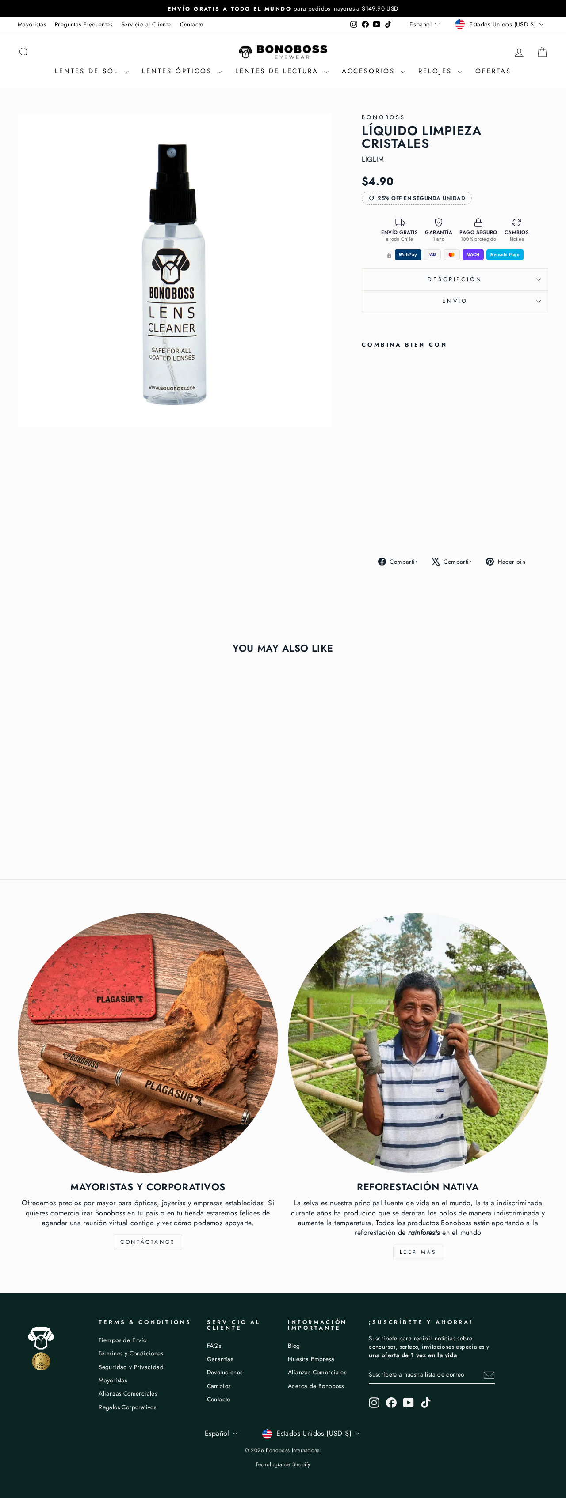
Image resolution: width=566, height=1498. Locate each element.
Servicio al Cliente (146, 24)
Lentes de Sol (88, 71)
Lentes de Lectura (278, 71)
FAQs (214, 1345)
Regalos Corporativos (127, 1407)
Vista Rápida (80, 790)
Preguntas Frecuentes (83, 24)
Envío (454, 301)
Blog (294, 1345)
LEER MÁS (418, 1252)
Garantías (220, 1359)
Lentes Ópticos (178, 71)
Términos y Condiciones (131, 1353)
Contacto (191, 24)
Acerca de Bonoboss (316, 1385)
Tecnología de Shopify (283, 1464)
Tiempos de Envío (122, 1340)
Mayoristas (32, 24)
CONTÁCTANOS (148, 1242)
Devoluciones (225, 1372)
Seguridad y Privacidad (131, 1366)
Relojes (436, 71)
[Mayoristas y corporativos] (148, 1043)
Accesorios (370, 71)
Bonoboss (383, 117)
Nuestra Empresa (311, 1359)
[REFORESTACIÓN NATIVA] (418, 1043)
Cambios (219, 1385)
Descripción (455, 279)
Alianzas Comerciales (128, 1393)
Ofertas (493, 71)
